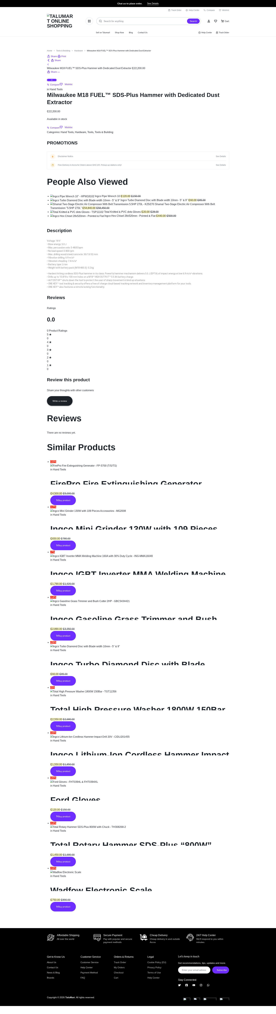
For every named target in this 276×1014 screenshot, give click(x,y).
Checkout (118, 972)
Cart (116, 977)
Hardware (78, 51)
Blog (131, 33)
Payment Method (89, 972)
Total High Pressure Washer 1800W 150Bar (137, 710)
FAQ (82, 977)
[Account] (208, 21)
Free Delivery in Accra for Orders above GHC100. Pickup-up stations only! (90, 165)
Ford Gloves (75, 800)
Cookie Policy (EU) (156, 962)
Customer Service (89, 962)
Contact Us (142, 33)
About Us (51, 962)
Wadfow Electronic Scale (101, 890)
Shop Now (119, 33)
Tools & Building (63, 51)
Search (193, 21)
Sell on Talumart (103, 33)
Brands (50, 977)
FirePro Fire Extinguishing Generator (126, 484)
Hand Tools (56, 89)
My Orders (119, 967)
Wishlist (225, 10)
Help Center (194, 10)
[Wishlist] (215, 21)
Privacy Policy (154, 967)
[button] (52, 56)
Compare (211, 10)
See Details (153, 3)
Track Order (176, 10)
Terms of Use (154, 972)
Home (49, 51)
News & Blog (53, 972)
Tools (90, 132)
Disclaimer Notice (65, 156)
